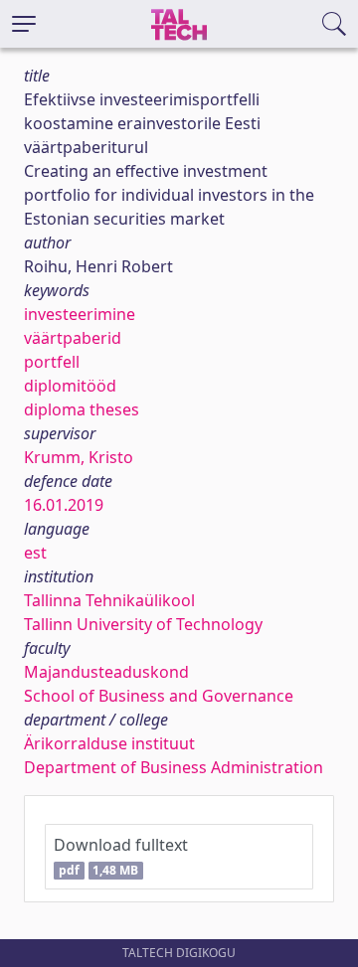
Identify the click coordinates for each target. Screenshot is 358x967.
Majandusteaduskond (106, 672)
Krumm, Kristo (78, 457)
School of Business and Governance (158, 696)
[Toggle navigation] (24, 24)
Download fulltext (121, 856)
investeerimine (79, 314)
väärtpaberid (72, 338)
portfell (52, 362)
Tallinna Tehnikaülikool (109, 600)
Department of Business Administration (173, 767)
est (35, 553)
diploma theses (81, 409)
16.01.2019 (63, 505)
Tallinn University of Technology (143, 624)
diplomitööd (70, 386)
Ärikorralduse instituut (109, 743)
